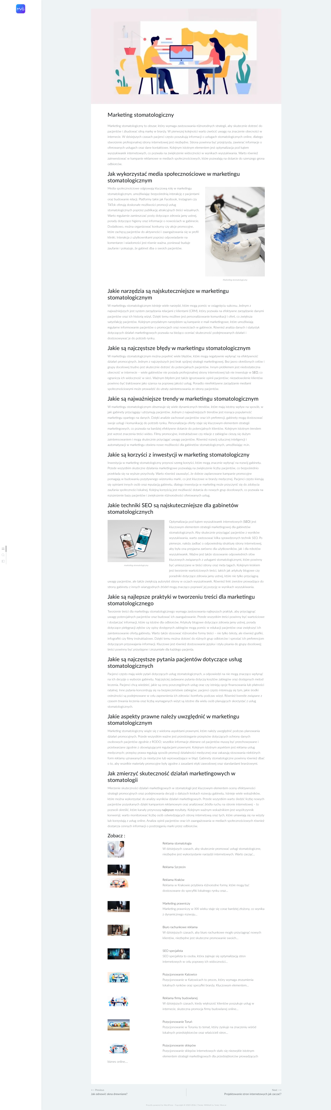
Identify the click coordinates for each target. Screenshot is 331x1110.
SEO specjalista (173, 951)
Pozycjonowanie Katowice (180, 974)
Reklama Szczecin (174, 867)
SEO (255, 372)
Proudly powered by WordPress (159, 1105)
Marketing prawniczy (176, 903)
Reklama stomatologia (177, 843)
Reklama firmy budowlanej (180, 998)
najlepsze (168, 810)
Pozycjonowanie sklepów (179, 1045)
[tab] (3, 549)
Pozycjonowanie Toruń (177, 1021)
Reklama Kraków (173, 880)
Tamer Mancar (220, 1105)
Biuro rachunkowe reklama (180, 927)
